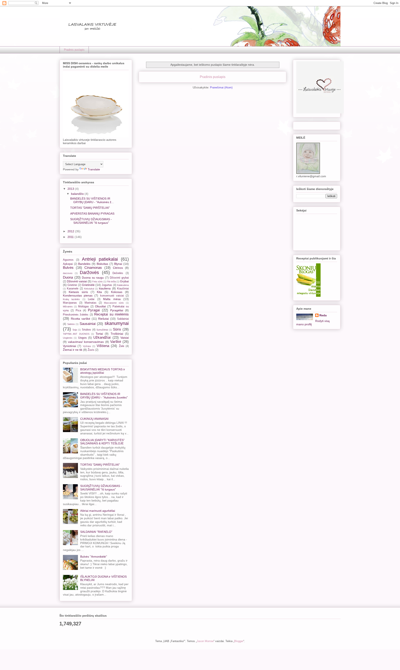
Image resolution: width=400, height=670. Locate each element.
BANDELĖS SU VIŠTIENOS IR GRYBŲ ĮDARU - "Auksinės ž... (92, 200)
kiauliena (105, 288)
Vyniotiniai (69, 346)
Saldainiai (123, 318)
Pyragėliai (116, 310)
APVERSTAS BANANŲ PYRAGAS (92, 213)
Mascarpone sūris (114, 303)
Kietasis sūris (78, 292)
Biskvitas (102, 263)
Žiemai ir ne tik (72, 349)
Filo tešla (111, 281)
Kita (99, 292)
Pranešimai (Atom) (221, 87)
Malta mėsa (111, 299)
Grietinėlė (88, 285)
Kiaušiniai (123, 288)
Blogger (238, 641)
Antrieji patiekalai (100, 259)
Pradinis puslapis (74, 49)
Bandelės (84, 263)
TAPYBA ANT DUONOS (76, 334)
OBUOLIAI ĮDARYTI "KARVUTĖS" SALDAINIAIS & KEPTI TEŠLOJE (102, 441)
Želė (121, 346)
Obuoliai (100, 306)
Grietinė (72, 285)
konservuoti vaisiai (112, 295)
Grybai (124, 281)
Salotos (71, 324)
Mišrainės (68, 306)
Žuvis (91, 349)
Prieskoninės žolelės (75, 314)
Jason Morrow (205, 641)
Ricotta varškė (80, 318)
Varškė (115, 342)
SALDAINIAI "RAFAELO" (96, 531)
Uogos (82, 337)
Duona (68, 277)
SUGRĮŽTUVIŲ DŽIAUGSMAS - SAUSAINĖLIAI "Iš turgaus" (91, 220)
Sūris (117, 329)
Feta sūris (97, 281)
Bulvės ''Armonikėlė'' (93, 556)
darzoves (67, 273)
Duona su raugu (93, 277)
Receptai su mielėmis (111, 314)
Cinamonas (93, 268)
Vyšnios (87, 346)
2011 (71, 237)
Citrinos (118, 267)
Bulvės (68, 268)
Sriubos (86, 329)
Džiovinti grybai (119, 277)
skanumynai (117, 323)
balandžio (78, 193)
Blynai (118, 263)
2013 (71, 188)
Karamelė (72, 288)
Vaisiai (124, 337)
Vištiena (103, 346)
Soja (74, 329)
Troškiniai (117, 333)
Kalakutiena (123, 285)
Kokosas (116, 292)
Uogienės (67, 338)
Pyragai (94, 310)
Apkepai (68, 264)
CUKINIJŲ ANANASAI (94, 418)
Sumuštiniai (102, 329)
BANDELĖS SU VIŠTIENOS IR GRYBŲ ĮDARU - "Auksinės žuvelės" (104, 395)
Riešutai (103, 318)
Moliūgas (83, 306)
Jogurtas (107, 285)
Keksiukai (89, 288)
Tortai (99, 333)
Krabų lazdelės (71, 299)
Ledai (91, 299)
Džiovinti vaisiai (77, 281)
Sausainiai (88, 324)
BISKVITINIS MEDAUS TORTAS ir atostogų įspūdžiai (102, 371)
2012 (71, 231)
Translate (94, 169)
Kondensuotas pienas (77, 295)
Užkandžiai (102, 337)
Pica (78, 310)
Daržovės (89, 272)
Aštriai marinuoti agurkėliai (97, 510)
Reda (323, 315)
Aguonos (68, 259)
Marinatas (90, 302)
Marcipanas (70, 302)
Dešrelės (117, 273)
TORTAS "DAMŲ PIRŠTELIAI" (90, 207)
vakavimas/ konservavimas (86, 341)
